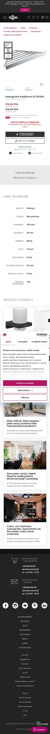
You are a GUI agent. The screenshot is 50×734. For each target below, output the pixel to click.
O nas (25, 711)
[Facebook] (5, 608)
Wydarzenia (25, 630)
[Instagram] (15, 608)
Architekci (25, 634)
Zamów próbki (25, 702)
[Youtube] (25, 608)
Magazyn (25, 621)
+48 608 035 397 (29, 587)
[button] (8, 45)
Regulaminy (25, 659)
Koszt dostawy (25, 668)
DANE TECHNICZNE (25, 173)
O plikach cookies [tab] (39, 342)
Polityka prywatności (25, 686)
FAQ (25, 715)
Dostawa (25, 664)
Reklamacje (25, 677)
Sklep (25, 625)
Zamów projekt (25, 697)
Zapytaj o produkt (25, 147)
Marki (25, 643)
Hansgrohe (9, 89)
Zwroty (25, 672)
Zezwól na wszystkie (25, 383)
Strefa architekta (25, 706)
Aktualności (25, 647)
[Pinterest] (35, 608)
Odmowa (25, 397)
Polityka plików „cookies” (25, 681)
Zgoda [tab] (8, 342)
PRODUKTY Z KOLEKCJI (25, 178)
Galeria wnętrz (25, 617)
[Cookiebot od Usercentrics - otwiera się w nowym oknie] (36, 334)
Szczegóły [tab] (22, 342)
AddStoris (28, 89)
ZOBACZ (25, 10)
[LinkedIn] (44, 608)
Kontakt (25, 655)
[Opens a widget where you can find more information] (39, 730)
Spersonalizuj (23, 390)
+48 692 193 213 (17, 153)
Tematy (25, 639)
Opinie (25, 693)
